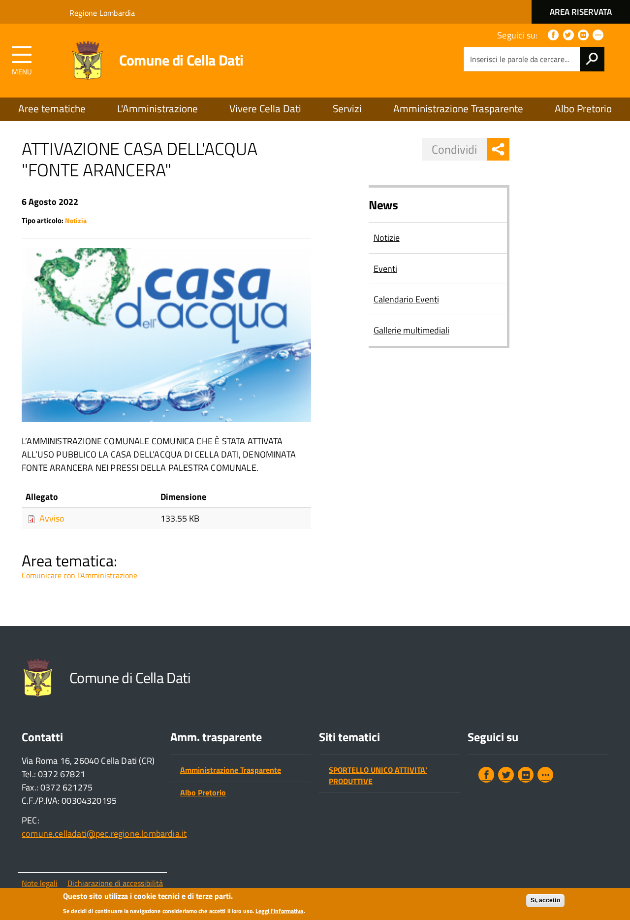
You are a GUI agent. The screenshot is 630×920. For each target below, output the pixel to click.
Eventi (385, 268)
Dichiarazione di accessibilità (115, 883)
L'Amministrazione (157, 108)
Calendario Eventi (406, 299)
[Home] (87, 60)
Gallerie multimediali (411, 330)
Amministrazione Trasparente (458, 108)
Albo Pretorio (583, 108)
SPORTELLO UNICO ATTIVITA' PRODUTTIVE (378, 775)
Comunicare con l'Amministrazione (79, 575)
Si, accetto (545, 900)
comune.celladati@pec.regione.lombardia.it (104, 833)
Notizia (76, 221)
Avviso (51, 518)
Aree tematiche (52, 108)
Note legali (40, 883)
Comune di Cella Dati (181, 60)
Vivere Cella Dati (265, 108)
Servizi (347, 108)
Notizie (387, 237)
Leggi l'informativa (279, 911)
